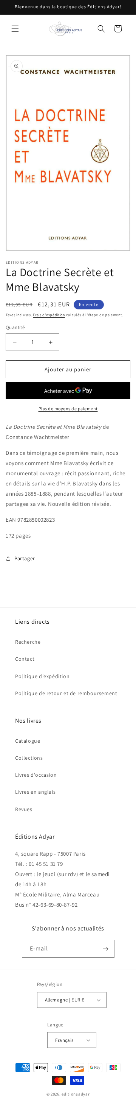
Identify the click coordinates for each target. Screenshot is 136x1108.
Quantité (15, 327)
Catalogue (27, 740)
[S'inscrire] (105, 949)
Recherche (27, 641)
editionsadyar (76, 1094)
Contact (24, 658)
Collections (29, 757)
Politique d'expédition (42, 676)
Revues (23, 809)
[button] (15, 28)
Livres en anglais (35, 791)
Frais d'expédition (49, 314)
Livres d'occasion (36, 774)
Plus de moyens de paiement (68, 408)
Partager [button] (24, 558)
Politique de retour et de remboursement (66, 693)
